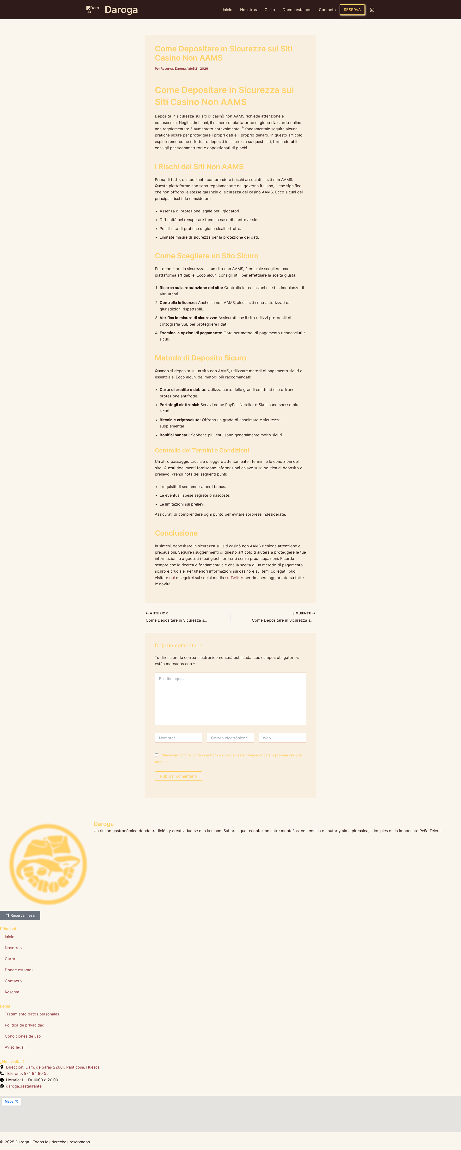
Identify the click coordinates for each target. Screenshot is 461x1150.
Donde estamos (297, 9)
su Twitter (234, 577)
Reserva (352, 9)
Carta (270, 9)
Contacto (327, 9)
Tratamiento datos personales (32, 1014)
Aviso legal (14, 1047)
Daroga (121, 9)
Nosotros (248, 9)
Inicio (227, 9)
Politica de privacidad (24, 1025)
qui (172, 577)
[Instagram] (372, 9)
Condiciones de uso (23, 1036)
